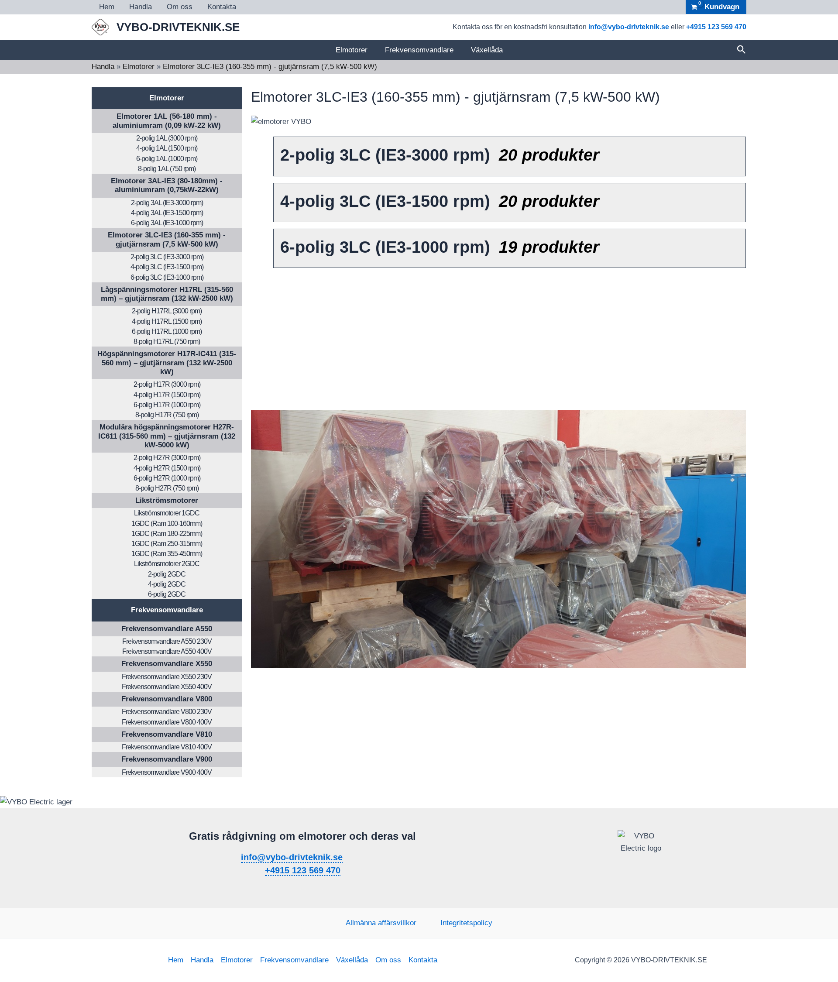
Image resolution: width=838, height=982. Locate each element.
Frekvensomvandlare (419, 50)
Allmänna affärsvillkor (381, 923)
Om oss (179, 7)
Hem (106, 7)
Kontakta (221, 7)
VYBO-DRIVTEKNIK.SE (178, 27)
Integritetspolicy (466, 923)
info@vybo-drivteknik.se (628, 27)
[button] (741, 50)
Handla (140, 7)
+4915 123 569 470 (716, 27)
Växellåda (487, 50)
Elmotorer (351, 50)
